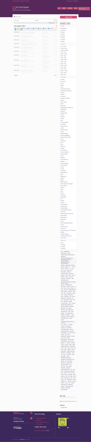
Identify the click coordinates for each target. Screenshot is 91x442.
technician (62, 379)
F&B (72, 298)
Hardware (69, 308)
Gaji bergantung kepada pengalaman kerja (67, 304)
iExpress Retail (72, 316)
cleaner (62, 289)
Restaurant (62, 361)
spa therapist (63, 376)
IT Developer (70, 324)
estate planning (69, 298)
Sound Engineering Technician (67, 223)
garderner (62, 306)
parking (62, 349)
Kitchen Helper (38, 420)
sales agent (70, 366)
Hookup (72, 311)
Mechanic (63, 178)
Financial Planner (66, 299)
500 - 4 (73, 268)
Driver (62, 142)
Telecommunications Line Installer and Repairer (68, 231)
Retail (66, 361)
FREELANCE (65, 301)
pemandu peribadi (63, 351)
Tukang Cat (74, 379)
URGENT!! (62, 382)
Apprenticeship (18, 28)
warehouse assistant (64, 384)
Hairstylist (63, 157)
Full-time (70, 303)
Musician (62, 187)
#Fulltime (69, 253)
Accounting (68, 270)
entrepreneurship (63, 298)
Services (62, 374)
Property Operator (64, 208)
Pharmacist (63, 195)
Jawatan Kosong (63, 327)
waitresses (72, 382)
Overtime (62, 347)
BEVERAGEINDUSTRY (68, 284)
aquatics (70, 275)
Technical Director (64, 226)
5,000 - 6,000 (63, 61)
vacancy (66, 382)
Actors (62, 83)
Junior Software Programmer (65, 329)
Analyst (67, 275)
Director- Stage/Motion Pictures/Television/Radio (66, 136)
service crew (73, 372)
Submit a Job (69, 1)
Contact (27, 1)
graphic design (63, 308)
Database (73, 293)
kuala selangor (69, 332)
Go (55, 20)
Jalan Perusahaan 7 (68, 326)
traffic (65, 379)
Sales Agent (63, 219)
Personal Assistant (39, 424)
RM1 (70, 364)
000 (69, 266)
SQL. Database (70, 376)
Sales (67, 366)
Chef (75, 288)
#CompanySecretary (64, 253)
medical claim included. (71, 339)
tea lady (74, 377)
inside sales (70, 318)
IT (67, 324)
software (74, 374)
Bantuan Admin (63, 278)
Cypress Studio (27, 439)
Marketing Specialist (64, 339)
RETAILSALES (63, 362)
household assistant (70, 313)
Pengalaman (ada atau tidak (71, 351)
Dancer (62, 128)
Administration (69, 271)
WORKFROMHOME (64, 389)
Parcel (75, 347)
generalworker (71, 306)
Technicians (63, 228)
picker (64, 354)
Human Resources (64, 159)
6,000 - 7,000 (63, 63)
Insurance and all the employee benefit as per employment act (67, 322)
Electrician (63, 146)
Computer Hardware (64, 291)
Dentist (62, 131)
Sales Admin (24, 55)
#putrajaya (66, 266)
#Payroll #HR (73, 265)
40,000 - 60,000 (64, 59)
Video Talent (63, 237)
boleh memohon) (63, 286)
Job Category (63, 77)
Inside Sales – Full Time (26, 70)
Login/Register (75, 1)
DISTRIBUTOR (66, 296)
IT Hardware (62, 326)
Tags (68, 23)
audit (69, 276)
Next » (16, 75)
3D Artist (62, 79)
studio (71, 377)
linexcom (32, 33)
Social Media (70, 374)
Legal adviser (63, 170)
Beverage (62, 284)
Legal (14, 1)
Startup (75, 376)
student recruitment (66, 377)
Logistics (73, 332)
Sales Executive (24, 51)
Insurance (62, 319)
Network (72, 341)
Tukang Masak (63, 381)
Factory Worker (64, 150)
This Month (63, 248)
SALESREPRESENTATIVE (65, 369)
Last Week (63, 246)
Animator (62, 92)
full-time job (73, 303)
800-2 (62, 270)
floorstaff (71, 299)
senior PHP (65, 372)
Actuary (62, 85)
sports (66, 376)
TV (66, 381)
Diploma (62, 296)
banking (72, 276)
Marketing (68, 337)
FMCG (74, 299)
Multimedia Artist (64, 181)
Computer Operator (64, 122)
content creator (70, 291)
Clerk (62, 120)
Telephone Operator (64, 234)
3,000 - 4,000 (63, 55)
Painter (62, 193)
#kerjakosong (63, 265)
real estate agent (63, 356)
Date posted (63, 240)
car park (68, 288)
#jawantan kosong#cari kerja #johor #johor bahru (67, 254)
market (65, 337)
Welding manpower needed (69, 386)
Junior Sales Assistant (26, 36)
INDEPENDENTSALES (64, 318)
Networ (69, 341)
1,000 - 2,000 (63, 46)
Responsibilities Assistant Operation (66, 357)
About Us (18, 1)
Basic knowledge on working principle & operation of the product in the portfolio (68, 282)
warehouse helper (70, 384)
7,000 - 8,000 (63, 67)
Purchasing (63, 211)
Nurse (62, 189)
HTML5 (73, 314)
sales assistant (63, 367)
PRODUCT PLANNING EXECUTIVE (42, 422)
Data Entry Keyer (64, 129)
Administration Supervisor (64, 273)
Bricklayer (63, 111)
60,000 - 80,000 (64, 65)
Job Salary (63, 44)
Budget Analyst (64, 113)
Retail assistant (64, 217)
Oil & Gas (62, 344)
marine (62, 337)
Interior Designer (64, 165)
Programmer (69, 354)
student (62, 377)
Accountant (63, 81)
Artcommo (73, 275)
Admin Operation (63, 271)
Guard (62, 155)
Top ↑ (55, 75)
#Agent (62, 251)
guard (67, 308)
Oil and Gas (66, 344)
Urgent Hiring (70, 381)
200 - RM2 (66, 268)
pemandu (73, 349)
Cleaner (62, 118)
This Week (63, 244)
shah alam (65, 374)
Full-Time (35, 28)
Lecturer (62, 168)
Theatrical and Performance (66, 235)
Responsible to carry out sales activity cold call (67, 359)
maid (69, 334)
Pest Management (68, 352)
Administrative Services (65, 88)
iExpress (67, 316)
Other (62, 191)
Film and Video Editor (65, 152)
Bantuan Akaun (68, 278)
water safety (62, 386)
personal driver (63, 352)
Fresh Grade (70, 301)
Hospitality (62, 313)
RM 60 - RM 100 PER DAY (65, 364)
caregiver (72, 288)
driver (70, 296)
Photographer (63, 196)
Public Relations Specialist (66, 209)
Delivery (62, 294)
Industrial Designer (64, 163)
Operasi (70, 344)
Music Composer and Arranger (67, 183)
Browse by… (63, 23)
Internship (40, 28)
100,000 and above (64, 50)
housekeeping (67, 314)
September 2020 (64, 407)
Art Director (63, 96)
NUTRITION (68, 342)
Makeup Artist (63, 176)
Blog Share (23, 1)
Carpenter (63, 116)
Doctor (62, 139)
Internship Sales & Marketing (27, 32)
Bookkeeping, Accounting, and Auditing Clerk (67, 108)
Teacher (62, 224)
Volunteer (17, 29)
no (65, 342)
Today (62, 242)
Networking (62, 342)
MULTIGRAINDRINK (64, 341)
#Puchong (62, 266)
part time (65, 349)
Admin (62, 87)
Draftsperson (63, 140)
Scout (71, 369)
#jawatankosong (63, 256)
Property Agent (64, 206)
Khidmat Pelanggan (63, 332)
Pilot (62, 198)
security (74, 369)
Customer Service (68, 293)
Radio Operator (64, 215)
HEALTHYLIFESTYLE (64, 311)
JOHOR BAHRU (69, 327)
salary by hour (63, 366)
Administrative (71, 273)
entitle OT (73, 296)
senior (62, 372)
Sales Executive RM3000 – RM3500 (29, 43)
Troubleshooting (69, 379)
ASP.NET (62, 276)
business (72, 286)
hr (70, 314)
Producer (62, 202)
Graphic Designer (64, 154)
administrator (63, 275)
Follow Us (16, 417)
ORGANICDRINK (72, 346)
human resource (63, 316)
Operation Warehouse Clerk (65, 346)
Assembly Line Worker (65, 98)
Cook (61, 293)
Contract (74, 291)
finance (62, 299)
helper (69, 311)
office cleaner (73, 342)
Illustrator (63, 161)
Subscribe (16, 412)
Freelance (30, 28)
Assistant (66, 276)
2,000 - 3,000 (63, 52)
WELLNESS (63, 387)
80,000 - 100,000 (64, 70)
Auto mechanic (64, 102)
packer (65, 347)
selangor (62, 371)
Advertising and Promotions (66, 90)
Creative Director (64, 126)
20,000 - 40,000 (64, 54)
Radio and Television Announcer (67, 213)
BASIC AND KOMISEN (64, 280)
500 (70, 268)
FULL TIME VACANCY (64, 303)
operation (73, 344)
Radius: (50, 22)
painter (72, 347)
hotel (65, 313)
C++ (75, 286)
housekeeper (63, 314)
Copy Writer (63, 124)
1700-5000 (62, 268)
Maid (62, 174)
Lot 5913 (66, 334)
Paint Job (68, 347)
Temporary (51, 28)
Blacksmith (63, 105)
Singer (62, 221)
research (68, 356)
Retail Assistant (70, 361)
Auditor (62, 100)
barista (72, 278)
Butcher (62, 114)
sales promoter (68, 367)
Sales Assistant (24, 40)
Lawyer (62, 167)
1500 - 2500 (73, 266)
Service (69, 372)
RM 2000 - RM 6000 (69, 362)
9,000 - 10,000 (63, 72)
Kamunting (71, 329)
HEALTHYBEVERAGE (69, 309)
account (65, 270)
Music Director (64, 185)
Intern (62, 324)
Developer (65, 294)
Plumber (62, 200)
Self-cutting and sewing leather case (69, 371)
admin (71, 270)
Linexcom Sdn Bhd (24, 33)
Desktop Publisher (64, 133)
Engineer (62, 148)
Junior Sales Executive (26, 47)
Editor (62, 144)
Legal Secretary (64, 172)
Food (61, 301)
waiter (69, 382)
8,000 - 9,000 (63, 68)
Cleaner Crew (66, 289)
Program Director (64, 204)
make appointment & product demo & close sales (68, 336)
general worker (67, 306)
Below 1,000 (63, 74)
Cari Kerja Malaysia (16, 439)
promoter (73, 354)
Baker (62, 103)
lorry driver (62, 334)
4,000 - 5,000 (63, 57)
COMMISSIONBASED (72, 289)
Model (62, 180)
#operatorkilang (68, 265)
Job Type (62, 26)
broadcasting (68, 286)
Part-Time (45, 28)
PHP (61, 354)
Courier (64, 293)
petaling (73, 352)
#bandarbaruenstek (66, 251)
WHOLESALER (68, 387)
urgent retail (74, 381)
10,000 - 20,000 (64, 48)
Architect (62, 94)
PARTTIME (69, 349)
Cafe (61, 288)
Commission (25, 28)
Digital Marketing (70, 294)
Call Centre (64, 288)
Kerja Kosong (72, 331)
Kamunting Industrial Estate (65, 331)
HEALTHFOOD (63, 309)
